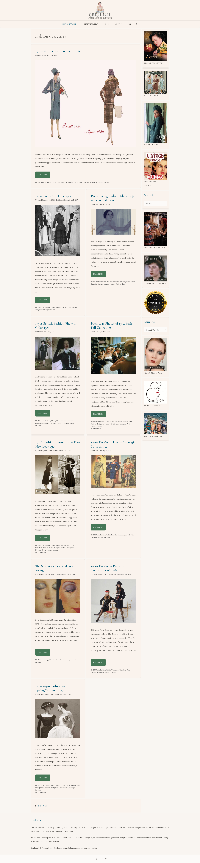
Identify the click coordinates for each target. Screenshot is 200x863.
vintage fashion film (117, 284)
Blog (107, 24)
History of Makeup (91, 24)
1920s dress (42, 182)
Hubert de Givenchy (112, 424)
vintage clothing (63, 423)
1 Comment (97, 429)
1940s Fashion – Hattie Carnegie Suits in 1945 (113, 444)
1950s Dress (111, 282)
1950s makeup (61, 421)
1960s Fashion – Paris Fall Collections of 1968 (108, 568)
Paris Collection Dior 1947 (53, 196)
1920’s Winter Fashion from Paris (57, 51)
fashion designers (90, 182)
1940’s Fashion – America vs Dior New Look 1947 (57, 444)
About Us (119, 24)
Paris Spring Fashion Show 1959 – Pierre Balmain (112, 198)
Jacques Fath (125, 424)
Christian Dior (66, 307)
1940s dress (55, 307)
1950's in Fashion (99, 282)
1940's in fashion (44, 307)
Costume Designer (53, 548)
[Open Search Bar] (136, 24)
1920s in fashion (67, 182)
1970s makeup (43, 660)
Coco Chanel (78, 182)
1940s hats (110, 535)
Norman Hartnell (49, 423)
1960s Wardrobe (112, 670)
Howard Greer (40, 550)
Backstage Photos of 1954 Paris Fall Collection (111, 325)
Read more (43, 175)
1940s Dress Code (67, 545)
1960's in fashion (99, 670)
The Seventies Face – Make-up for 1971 (55, 568)
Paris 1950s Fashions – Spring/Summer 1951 (50, 688)
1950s (53, 421)
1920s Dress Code (53, 182)
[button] (130, 24)
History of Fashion (69, 24)
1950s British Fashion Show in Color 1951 (56, 325)
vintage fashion (103, 182)
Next (46, 806)
